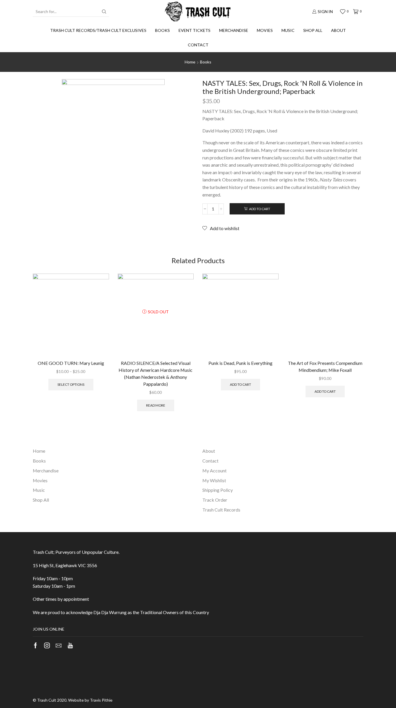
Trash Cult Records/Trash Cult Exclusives (98, 30)
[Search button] (104, 12)
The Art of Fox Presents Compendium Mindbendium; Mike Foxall (325, 366)
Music (288, 30)
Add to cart (259, 209)
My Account (214, 470)
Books (162, 30)
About (338, 30)
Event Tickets (194, 30)
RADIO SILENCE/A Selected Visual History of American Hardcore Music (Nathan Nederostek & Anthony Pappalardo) (155, 373)
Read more (155, 405)
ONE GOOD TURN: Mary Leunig (71, 363)
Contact (198, 44)
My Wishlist (214, 480)
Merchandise (233, 30)
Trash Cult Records (221, 509)
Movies (265, 30)
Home (190, 61)
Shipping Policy (217, 490)
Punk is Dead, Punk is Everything (240, 363)
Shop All (312, 30)
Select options (70, 384)
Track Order (214, 500)
